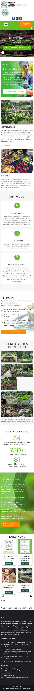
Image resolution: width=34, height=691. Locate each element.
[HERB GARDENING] (17, 205)
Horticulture (8, 127)
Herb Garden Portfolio (17, 345)
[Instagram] (17, 18)
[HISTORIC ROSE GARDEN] (17, 257)
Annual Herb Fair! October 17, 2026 (9, 558)
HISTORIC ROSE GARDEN (17, 265)
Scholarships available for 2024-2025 (25, 558)
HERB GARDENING (17, 213)
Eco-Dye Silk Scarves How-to (9, 587)
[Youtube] (20, 18)
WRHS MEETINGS (17, 241)
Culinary (5, 176)
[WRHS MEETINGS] (17, 233)
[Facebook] (13, 18)
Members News (25, 586)
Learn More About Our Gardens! (17, 47)
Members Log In (21, 5)
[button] (32, 28)
